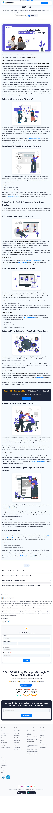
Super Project (17, 735)
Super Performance (18, 749)
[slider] (33, 16)
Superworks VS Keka (32, 730)
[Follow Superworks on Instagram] (22, 786)
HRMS (41, 733)
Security (3, 745)
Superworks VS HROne (32, 754)
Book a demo (26, 398)
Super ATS (16, 742)
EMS (41, 742)
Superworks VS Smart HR (33, 749)
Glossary (3, 740)
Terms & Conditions (5, 747)
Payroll (41, 737)
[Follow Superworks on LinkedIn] (28, 786)
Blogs (2, 737)
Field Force (43, 747)
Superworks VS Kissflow (32, 751)
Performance (43, 745)
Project (42, 735)
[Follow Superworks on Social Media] (34, 786)
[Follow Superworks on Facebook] (19, 786)
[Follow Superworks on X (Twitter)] (25, 786)
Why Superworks (5, 733)
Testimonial (3, 765)
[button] (26, 571)
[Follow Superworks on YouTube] (31, 786)
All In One (42, 730)
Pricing (2, 772)
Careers (3, 767)
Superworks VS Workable (30, 733)
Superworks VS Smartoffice (30, 742)
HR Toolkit (3, 735)
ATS (41, 740)
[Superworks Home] (8, 3)
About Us (3, 760)
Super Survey (17, 740)
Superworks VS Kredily (32, 736)
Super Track (17, 747)
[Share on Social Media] (2, 621)
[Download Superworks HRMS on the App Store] (21, 792)
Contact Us (3, 763)
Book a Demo (44, 2)
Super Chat (16, 737)
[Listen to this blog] (29, 16)
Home (2, 730)
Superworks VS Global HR (32, 746)
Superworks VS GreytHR (32, 739)
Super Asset (17, 745)
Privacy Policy (4, 742)
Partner (2, 770)
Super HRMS (17, 730)
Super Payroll (17, 733)
